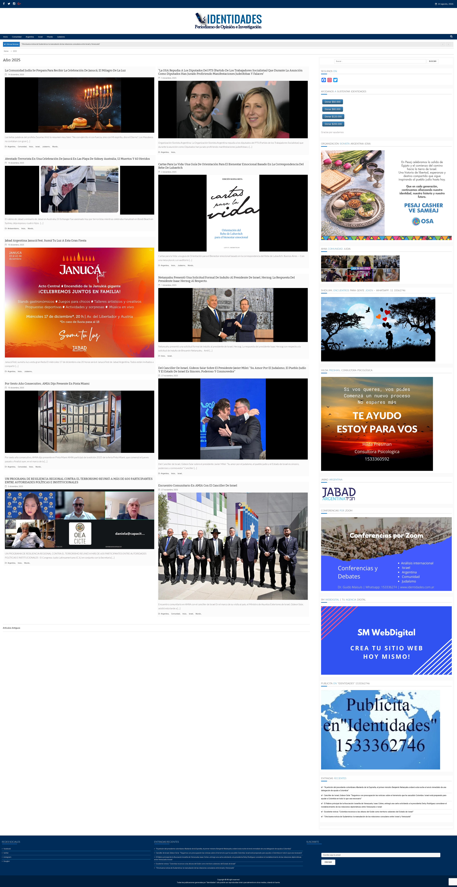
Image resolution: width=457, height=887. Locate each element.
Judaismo (61, 37)
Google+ (7, 861)
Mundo (50, 37)
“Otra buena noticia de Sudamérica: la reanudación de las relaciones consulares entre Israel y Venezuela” (367, 816)
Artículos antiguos (11, 628)
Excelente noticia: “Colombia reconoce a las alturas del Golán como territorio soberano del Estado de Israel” (368, 812)
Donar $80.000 (332, 109)
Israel (40, 37)
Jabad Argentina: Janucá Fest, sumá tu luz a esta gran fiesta (45, 240)
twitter (6, 853)
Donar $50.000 (332, 101)
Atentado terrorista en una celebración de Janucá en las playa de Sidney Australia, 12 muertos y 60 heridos (77, 158)
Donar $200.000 (333, 124)
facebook (7, 849)
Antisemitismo (13, 228)
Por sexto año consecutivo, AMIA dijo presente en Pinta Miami (47, 383)
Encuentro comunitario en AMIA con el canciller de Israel (197, 485)
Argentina (30, 37)
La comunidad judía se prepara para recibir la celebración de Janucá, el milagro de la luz (65, 70)
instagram (7, 857)
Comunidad (16, 37)
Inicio (5, 37)
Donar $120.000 (333, 116)
